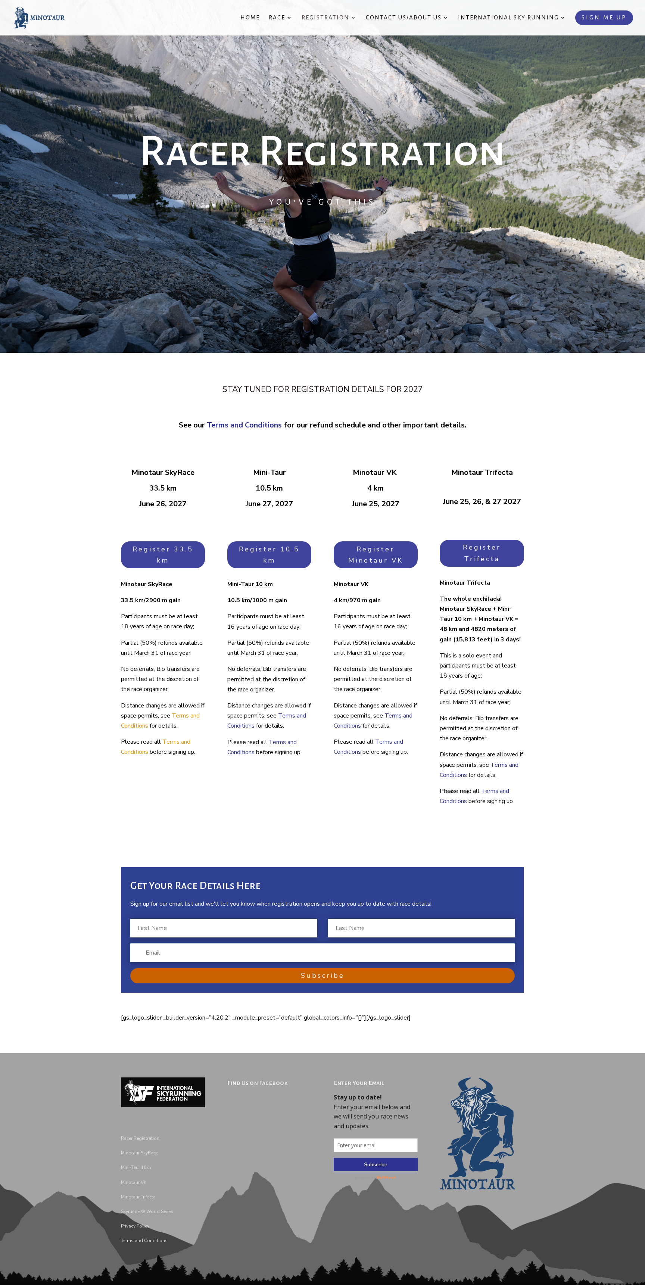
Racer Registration (140, 1138)
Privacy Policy (135, 1226)
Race (277, 18)
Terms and (132, 1241)
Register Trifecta (482, 553)
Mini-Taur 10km (137, 1167)
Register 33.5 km (163, 555)
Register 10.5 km (269, 555)
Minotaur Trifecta (138, 1197)
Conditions (155, 1241)
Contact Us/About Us (404, 18)
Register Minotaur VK (375, 555)
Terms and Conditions (244, 425)
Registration (325, 18)
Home (250, 18)
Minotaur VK (133, 1182)
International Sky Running (508, 18)
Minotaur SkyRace (139, 1153)
